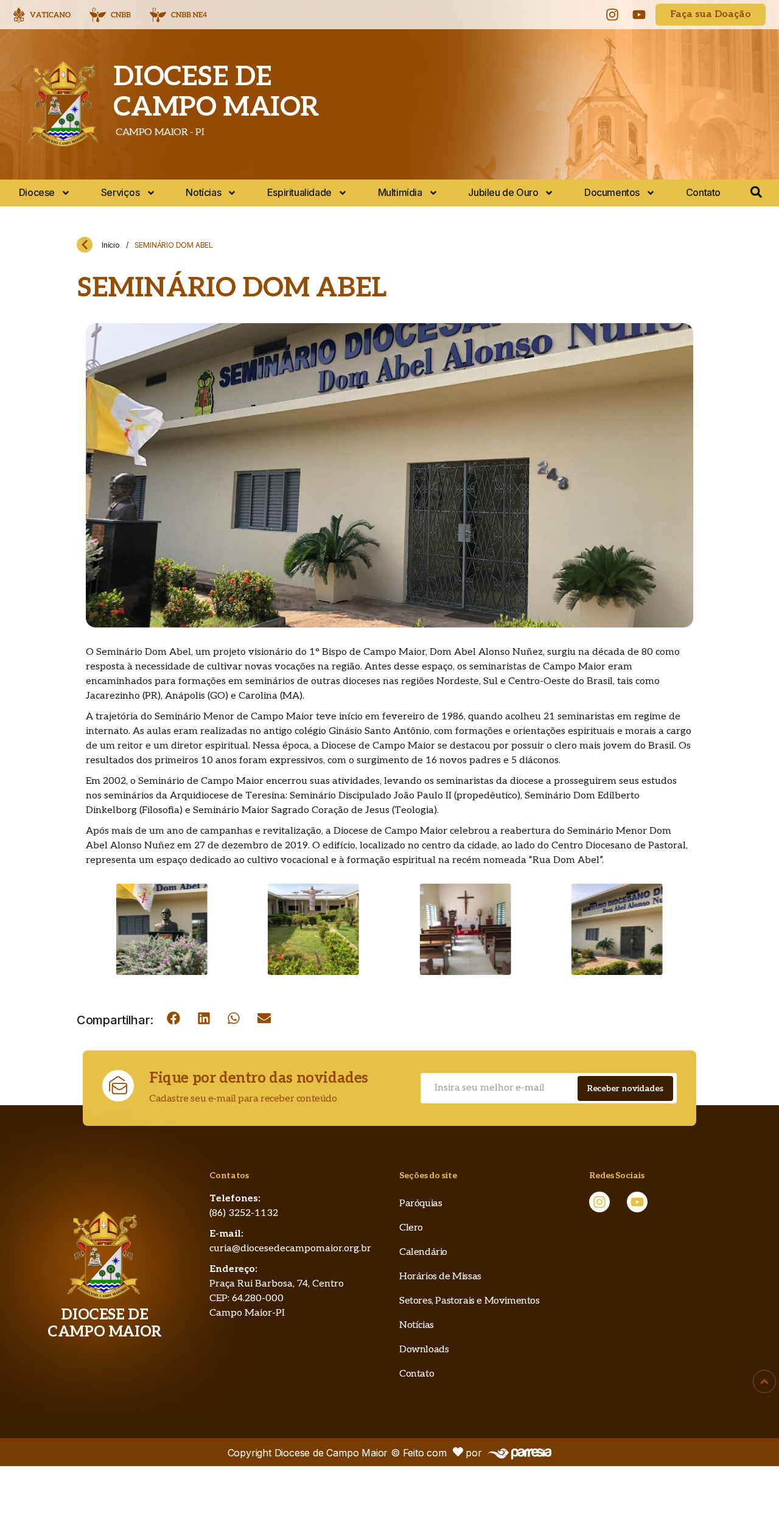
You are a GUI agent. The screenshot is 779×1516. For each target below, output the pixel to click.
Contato (703, 192)
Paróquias (420, 1203)
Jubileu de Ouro (503, 192)
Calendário (423, 1252)
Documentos (612, 192)
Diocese (37, 192)
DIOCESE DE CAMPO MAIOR (216, 92)
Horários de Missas (440, 1276)
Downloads (424, 1349)
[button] (173, 1018)
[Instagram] (612, 14)
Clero (411, 1228)
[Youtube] (639, 14)
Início (111, 245)
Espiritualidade (299, 192)
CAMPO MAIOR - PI (158, 132)
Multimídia (400, 192)
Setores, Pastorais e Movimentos (469, 1301)
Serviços (120, 192)
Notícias (203, 192)
